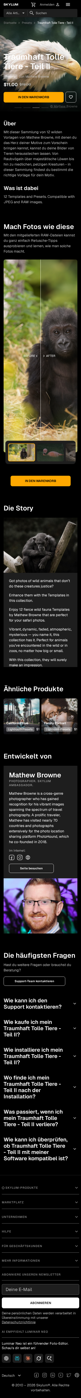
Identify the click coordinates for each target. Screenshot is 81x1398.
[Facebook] (11, 857)
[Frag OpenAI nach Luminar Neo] (6, 1358)
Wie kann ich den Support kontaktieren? (40, 1003)
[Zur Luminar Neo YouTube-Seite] (60, 1375)
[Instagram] (19, 857)
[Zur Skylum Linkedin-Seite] (52, 1375)
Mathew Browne (37, 76)
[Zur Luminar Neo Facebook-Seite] (36, 1375)
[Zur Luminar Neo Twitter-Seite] (69, 1375)
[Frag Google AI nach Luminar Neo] (49, 1358)
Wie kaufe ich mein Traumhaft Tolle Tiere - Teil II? (40, 1028)
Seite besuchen (31, 868)
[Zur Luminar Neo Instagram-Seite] (44, 1375)
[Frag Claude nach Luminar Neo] (27, 1358)
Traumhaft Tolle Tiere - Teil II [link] (55, 23)
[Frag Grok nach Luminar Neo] (38, 1358)
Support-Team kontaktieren (34, 981)
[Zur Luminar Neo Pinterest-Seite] (77, 1375)
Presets (27, 23)
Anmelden (50, 4)
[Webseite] (28, 857)
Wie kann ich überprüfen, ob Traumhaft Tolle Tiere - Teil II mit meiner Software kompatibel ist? (40, 1149)
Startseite (10, 23)
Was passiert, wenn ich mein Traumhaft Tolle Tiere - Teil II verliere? (40, 1118)
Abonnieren (40, 1303)
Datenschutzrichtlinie (19, 1322)
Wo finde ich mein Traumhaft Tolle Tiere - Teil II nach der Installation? (40, 1087)
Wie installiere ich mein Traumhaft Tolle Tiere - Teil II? (40, 1056)
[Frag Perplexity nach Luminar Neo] (17, 1358)
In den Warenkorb (33, 97)
